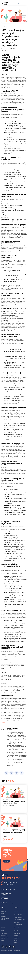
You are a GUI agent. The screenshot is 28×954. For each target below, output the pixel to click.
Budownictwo (4, 932)
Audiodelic (16, 937)
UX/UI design (17, 922)
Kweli (15, 942)
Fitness (3, 930)
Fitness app (17, 933)
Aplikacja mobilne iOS (19, 912)
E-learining (4, 938)
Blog (2, 913)
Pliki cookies (17, 950)
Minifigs (16, 940)
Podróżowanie (4, 937)
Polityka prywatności (6, 950)
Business (5, 829)
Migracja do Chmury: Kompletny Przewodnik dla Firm (14, 802)
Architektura (4, 933)
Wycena (6, 861)
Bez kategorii (5, 799)
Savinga (16, 935)
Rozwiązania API (18, 924)
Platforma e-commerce (19, 919)
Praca (2, 915)
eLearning (16, 938)
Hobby (2, 940)
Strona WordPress (18, 917)
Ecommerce (4, 935)
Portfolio (3, 911)
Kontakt (3, 916)
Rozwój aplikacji (5, 27)
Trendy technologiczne (17, 27)
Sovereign (16, 932)
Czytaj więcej (8, 809)
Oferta (3, 909)
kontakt (3, 722)
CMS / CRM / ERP (17, 921)
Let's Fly (16, 930)
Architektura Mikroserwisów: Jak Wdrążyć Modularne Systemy (14, 832)
